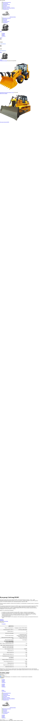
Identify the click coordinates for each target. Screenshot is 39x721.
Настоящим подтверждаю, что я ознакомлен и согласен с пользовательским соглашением (16, 676)
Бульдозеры (5, 60)
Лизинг (3, 681)
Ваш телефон (2, 675)
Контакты (3, 682)
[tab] (20, 623)
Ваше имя (2, 674)
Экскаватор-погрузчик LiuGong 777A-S (7, 92)
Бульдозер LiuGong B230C (4, 122)
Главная (1, 60)
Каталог (3, 680)
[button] (1, 619)
